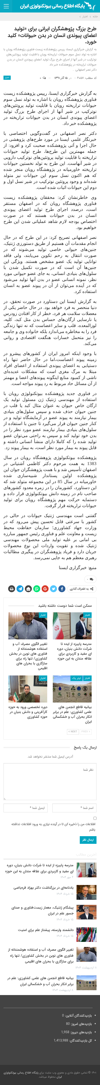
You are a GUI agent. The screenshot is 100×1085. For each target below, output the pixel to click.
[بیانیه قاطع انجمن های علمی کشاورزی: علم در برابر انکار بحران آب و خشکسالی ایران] (72, 689)
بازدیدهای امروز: (81, 1023)
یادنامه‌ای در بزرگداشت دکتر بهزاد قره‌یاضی (43, 888)
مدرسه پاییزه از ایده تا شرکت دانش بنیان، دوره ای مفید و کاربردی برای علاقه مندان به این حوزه (39, 868)
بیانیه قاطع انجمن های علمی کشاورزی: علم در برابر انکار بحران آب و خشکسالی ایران (40, 981)
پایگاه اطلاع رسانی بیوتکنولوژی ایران (33, 1074)
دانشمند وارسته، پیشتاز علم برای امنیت (45, 930)
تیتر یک (76, 678)
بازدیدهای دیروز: (80, 1032)
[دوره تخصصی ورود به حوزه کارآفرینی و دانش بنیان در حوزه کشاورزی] (27, 689)
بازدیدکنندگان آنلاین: (78, 1015)
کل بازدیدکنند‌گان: (80, 1040)
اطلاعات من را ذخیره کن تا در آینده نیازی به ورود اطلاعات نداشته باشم (53, 827)
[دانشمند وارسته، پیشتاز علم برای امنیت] (87, 934)
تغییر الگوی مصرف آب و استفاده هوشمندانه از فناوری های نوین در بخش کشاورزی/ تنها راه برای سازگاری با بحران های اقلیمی (40, 955)
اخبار (7, 77)
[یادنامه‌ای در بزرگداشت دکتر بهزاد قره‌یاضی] (87, 892)
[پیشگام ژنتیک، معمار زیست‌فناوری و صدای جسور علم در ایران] (87, 912)
